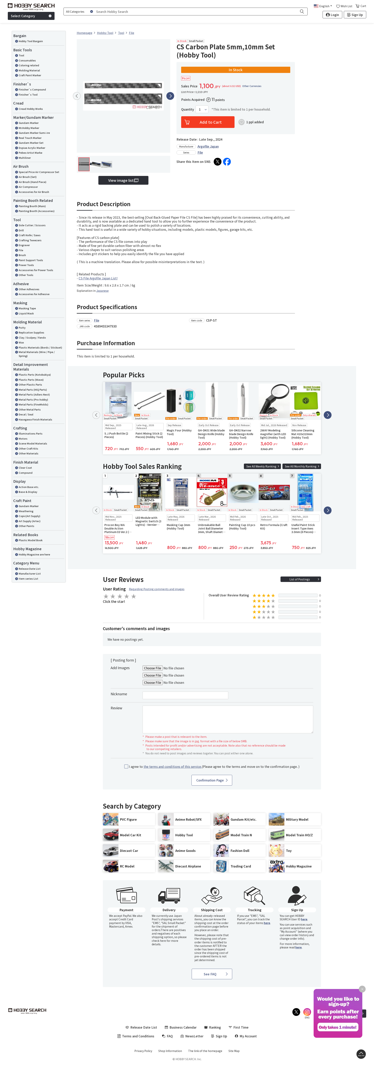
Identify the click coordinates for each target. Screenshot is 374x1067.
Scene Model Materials (33, 443)
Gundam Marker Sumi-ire (34, 133)
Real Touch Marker (30, 138)
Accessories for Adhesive (34, 294)
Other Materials (28, 453)
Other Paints (26, 526)
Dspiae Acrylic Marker (32, 148)
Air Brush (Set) (28, 177)
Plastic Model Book (30, 540)
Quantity (187, 109)
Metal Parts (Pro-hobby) (33, 399)
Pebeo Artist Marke (30, 152)
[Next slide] (170, 96)
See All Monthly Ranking (301, 466)
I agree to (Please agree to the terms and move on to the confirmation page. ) (214, 767)
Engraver (24, 245)
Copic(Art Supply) (29, 516)
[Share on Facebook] (227, 162)
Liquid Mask (26, 313)
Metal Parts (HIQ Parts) (33, 389)
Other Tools (26, 275)
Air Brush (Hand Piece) (32, 182)
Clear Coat (25, 467)
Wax (21, 342)
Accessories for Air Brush (34, 192)
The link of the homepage (205, 1051)
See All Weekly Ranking (261, 466)
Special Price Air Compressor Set (39, 172)
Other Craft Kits (28, 448)
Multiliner (25, 158)
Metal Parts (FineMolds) (33, 404)
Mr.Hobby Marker (29, 128)
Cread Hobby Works (31, 109)
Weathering (26, 511)
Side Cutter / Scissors (32, 225)
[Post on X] (217, 162)
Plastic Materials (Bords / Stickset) (40, 347)
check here (159, 941)
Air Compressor (28, 187)
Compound (26, 473)
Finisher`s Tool (28, 94)
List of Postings (299, 579)
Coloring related (29, 65)
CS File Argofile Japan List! (98, 278)
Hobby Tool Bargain (31, 41)
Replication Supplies (31, 332)
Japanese (102, 291)
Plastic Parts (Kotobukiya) (35, 374)
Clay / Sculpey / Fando (32, 337)
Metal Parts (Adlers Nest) (34, 394)
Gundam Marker (29, 123)
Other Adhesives (29, 289)
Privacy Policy (143, 1051)
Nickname (119, 693)
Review (116, 707)
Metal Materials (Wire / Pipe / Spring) (37, 354)
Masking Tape (27, 308)
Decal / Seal (26, 414)
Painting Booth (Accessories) (37, 211)
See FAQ (210, 974)
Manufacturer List (30, 573)
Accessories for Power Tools (36, 270)
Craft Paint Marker (30, 75)
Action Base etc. (29, 487)
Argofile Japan (208, 146)
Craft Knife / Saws (30, 235)
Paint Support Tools (31, 260)
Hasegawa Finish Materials (35, 419)
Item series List (28, 578)
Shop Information (170, 1051)
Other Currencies (251, 86)
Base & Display (28, 492)
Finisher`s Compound (32, 89)
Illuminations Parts (30, 433)
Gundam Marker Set (31, 143)
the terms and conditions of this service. (173, 766)
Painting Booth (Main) (32, 206)
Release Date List (30, 568)
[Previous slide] (77, 96)
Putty (22, 327)
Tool (21, 55)
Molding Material (29, 70)
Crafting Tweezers (30, 240)
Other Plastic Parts (30, 384)
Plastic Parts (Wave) (31, 379)
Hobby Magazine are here (34, 554)
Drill (21, 230)
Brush (22, 255)
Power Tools (26, 265)
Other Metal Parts (30, 409)
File (21, 250)
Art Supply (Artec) (30, 521)
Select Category (23, 15)
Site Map (234, 1051)
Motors (23, 438)
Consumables (27, 60)
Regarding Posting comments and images (156, 589)
